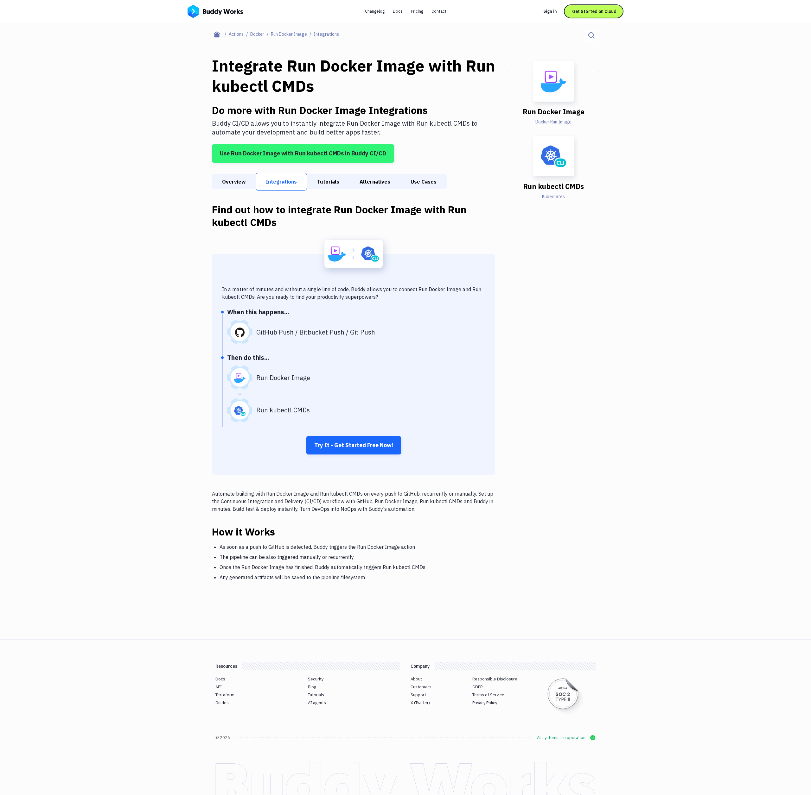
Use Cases (424, 181)
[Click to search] (591, 35)
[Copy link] (283, 531)
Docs (398, 11)
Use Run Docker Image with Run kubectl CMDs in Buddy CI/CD (303, 153)
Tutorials (328, 181)
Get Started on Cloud (594, 11)
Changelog (375, 11)
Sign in (550, 11)
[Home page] (220, 34)
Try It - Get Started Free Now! (353, 445)
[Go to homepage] (215, 11)
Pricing (417, 11)
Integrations (281, 181)
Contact (438, 11)
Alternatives (375, 181)
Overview (234, 181)
